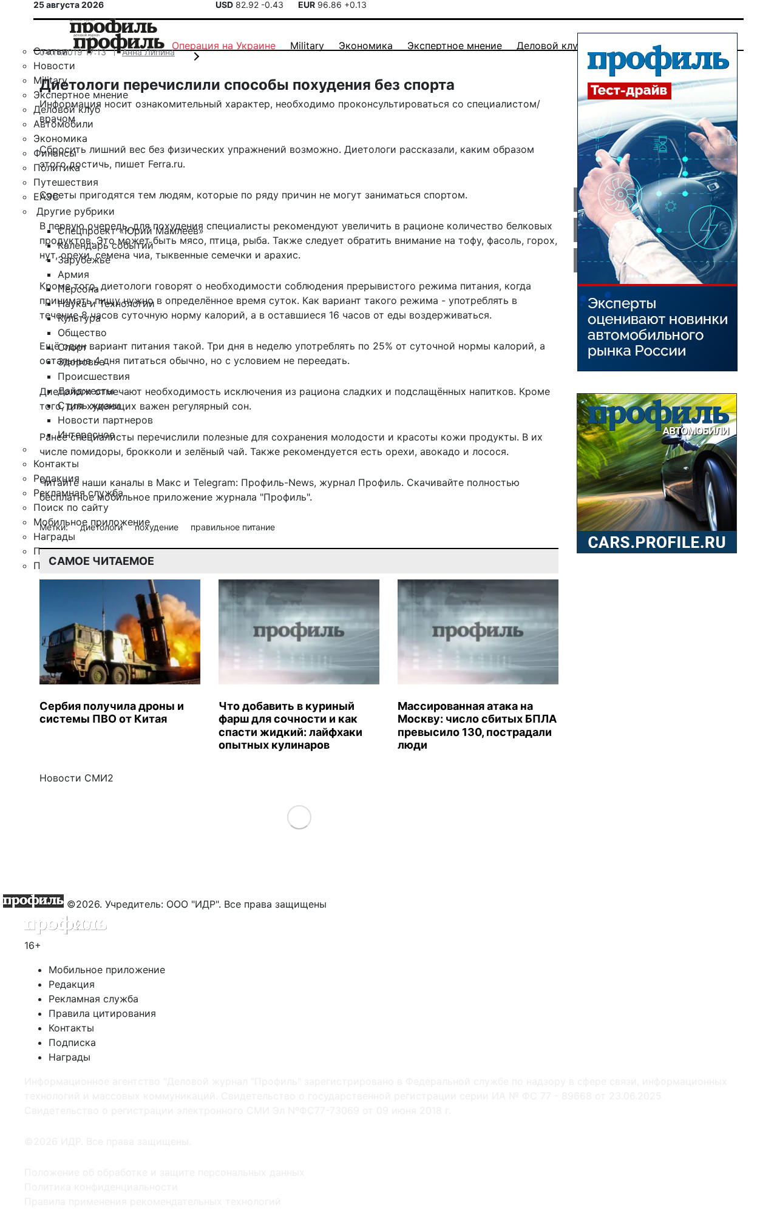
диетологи (102, 527)
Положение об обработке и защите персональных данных (164, 1172)
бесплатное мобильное (94, 497)
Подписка (72, 1042)
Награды (69, 1057)
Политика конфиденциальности (101, 1187)
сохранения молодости (328, 437)
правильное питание (233, 527)
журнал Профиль (360, 482)
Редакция (72, 984)
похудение (158, 527)
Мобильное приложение (107, 969)
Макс (168, 482)
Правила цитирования (102, 1013)
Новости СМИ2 (76, 778)
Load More (299, 816)
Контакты (71, 1028)
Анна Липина (148, 51)
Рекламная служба (93, 999)
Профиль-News (277, 482)
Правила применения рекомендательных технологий (152, 1201)
